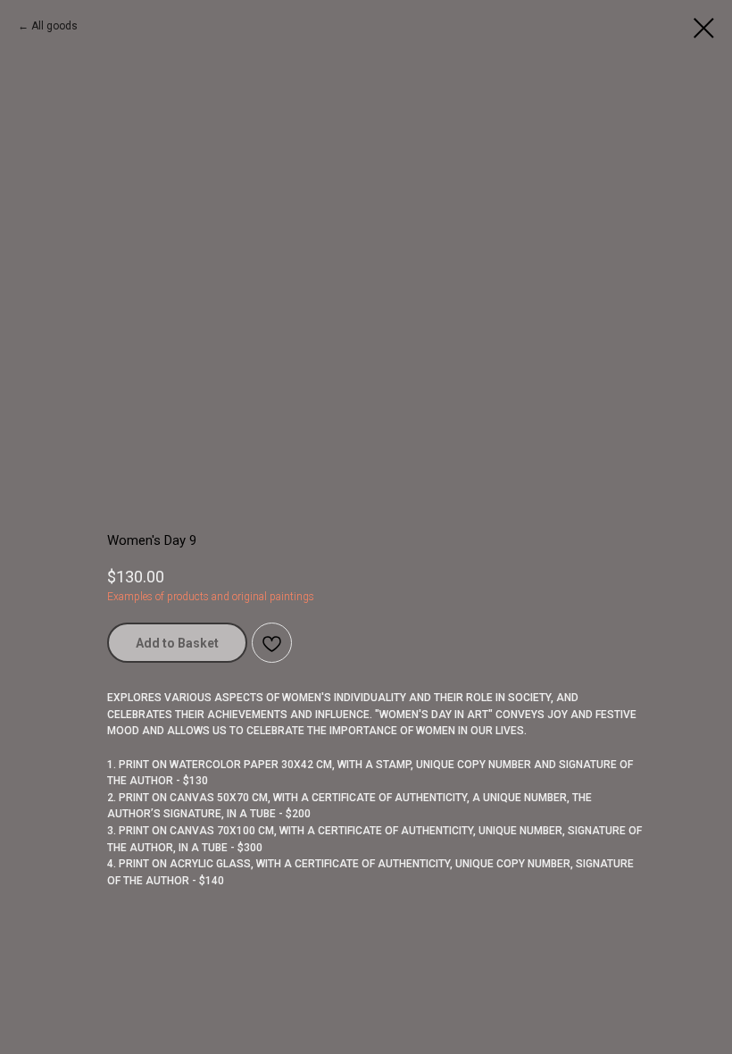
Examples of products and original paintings (210, 596)
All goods (54, 26)
